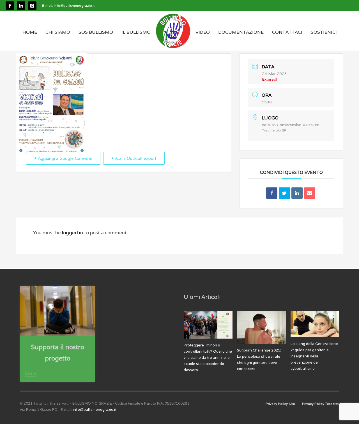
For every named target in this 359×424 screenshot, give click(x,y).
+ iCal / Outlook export (134, 158)
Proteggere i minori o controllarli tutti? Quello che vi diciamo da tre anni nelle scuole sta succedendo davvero (208, 357)
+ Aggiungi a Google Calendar (63, 158)
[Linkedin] (21, 5)
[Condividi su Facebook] (271, 193)
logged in (73, 233)
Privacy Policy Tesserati (320, 404)
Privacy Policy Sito (280, 404)
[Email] (309, 193)
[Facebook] (10, 5)
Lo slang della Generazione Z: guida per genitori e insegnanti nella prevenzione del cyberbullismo (314, 356)
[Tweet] (284, 193)
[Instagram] (32, 5)
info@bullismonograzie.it (74, 5)
